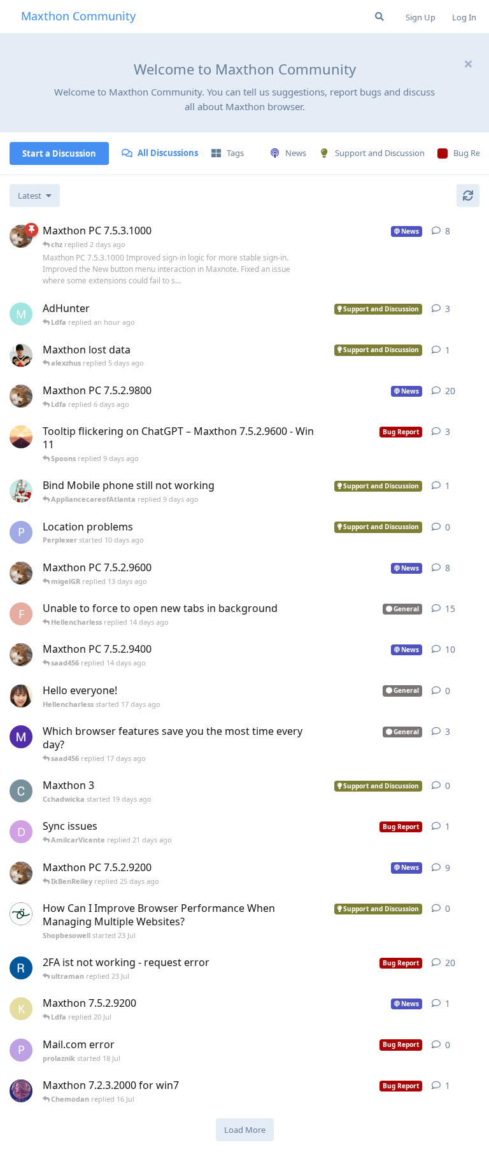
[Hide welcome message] (468, 63)
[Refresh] (468, 195)
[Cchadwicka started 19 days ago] (21, 790)
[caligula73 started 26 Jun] (21, 1090)
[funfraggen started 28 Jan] (21, 967)
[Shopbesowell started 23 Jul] (21, 913)
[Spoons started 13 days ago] (21, 436)
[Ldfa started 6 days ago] (21, 236)
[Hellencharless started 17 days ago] (21, 696)
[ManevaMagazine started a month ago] (21, 736)
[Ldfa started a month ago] (21, 654)
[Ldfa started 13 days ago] (21, 396)
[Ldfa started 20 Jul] (21, 873)
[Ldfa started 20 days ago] (21, 573)
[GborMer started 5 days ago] (21, 355)
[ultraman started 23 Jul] (21, 491)
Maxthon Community (78, 16)
